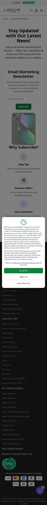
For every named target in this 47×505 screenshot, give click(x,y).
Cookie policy (16, 263)
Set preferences (23, 283)
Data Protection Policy (32, 263)
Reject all (23, 277)
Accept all (23, 270)
